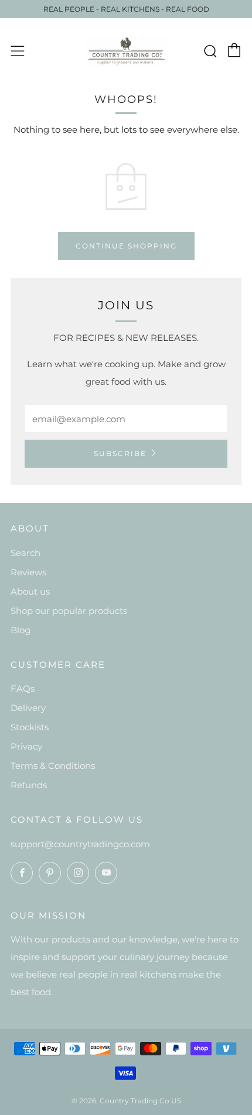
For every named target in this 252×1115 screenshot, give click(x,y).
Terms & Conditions (53, 765)
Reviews (28, 572)
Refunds (29, 784)
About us (30, 591)
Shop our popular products (69, 610)
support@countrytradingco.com (80, 844)
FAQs (23, 688)
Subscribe (120, 453)
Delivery (28, 707)
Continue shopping (126, 245)
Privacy (26, 746)
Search (25, 552)
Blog (20, 630)
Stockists (30, 727)
